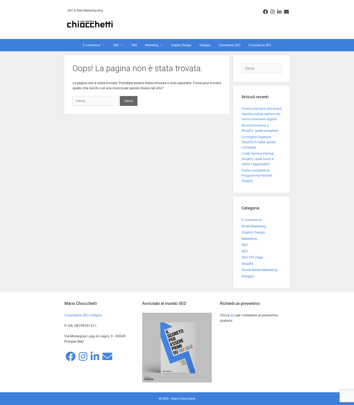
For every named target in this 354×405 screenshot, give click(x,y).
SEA (134, 45)
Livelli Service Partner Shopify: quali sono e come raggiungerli (258, 158)
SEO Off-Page (252, 257)
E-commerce (92, 45)
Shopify (247, 264)
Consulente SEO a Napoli (83, 315)
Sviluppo (205, 45)
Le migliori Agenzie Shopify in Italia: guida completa (258, 142)
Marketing (151, 45)
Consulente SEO (230, 45)
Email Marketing (254, 226)
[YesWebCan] (90, 24)
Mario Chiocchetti (183, 398)
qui (232, 315)
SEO (116, 45)
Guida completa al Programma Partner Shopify (257, 175)
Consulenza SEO (260, 45)
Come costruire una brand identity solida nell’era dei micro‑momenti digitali (261, 113)
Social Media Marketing (259, 270)
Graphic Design (181, 45)
